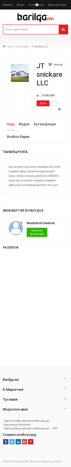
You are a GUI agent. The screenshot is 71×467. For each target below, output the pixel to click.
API (55, 428)
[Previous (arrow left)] (3, 206)
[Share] (4, 203)
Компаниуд (22, 46)
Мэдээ (20, 4)
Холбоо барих (18, 137)
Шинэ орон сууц (57, 4)
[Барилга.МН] (35, 17)
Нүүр (10, 46)
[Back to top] (67, 460)
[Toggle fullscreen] (5, 203)
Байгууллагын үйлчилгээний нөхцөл (26, 428)
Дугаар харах (37, 232)
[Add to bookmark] (55, 103)
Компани (8, 4)
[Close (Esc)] (3, 203)
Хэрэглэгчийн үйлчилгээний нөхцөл (26, 420)
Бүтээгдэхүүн (45, 124)
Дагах (43, 103)
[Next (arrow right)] (4, 206)
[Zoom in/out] (7, 203)
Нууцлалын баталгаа (17, 424)
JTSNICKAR (47, 95)
